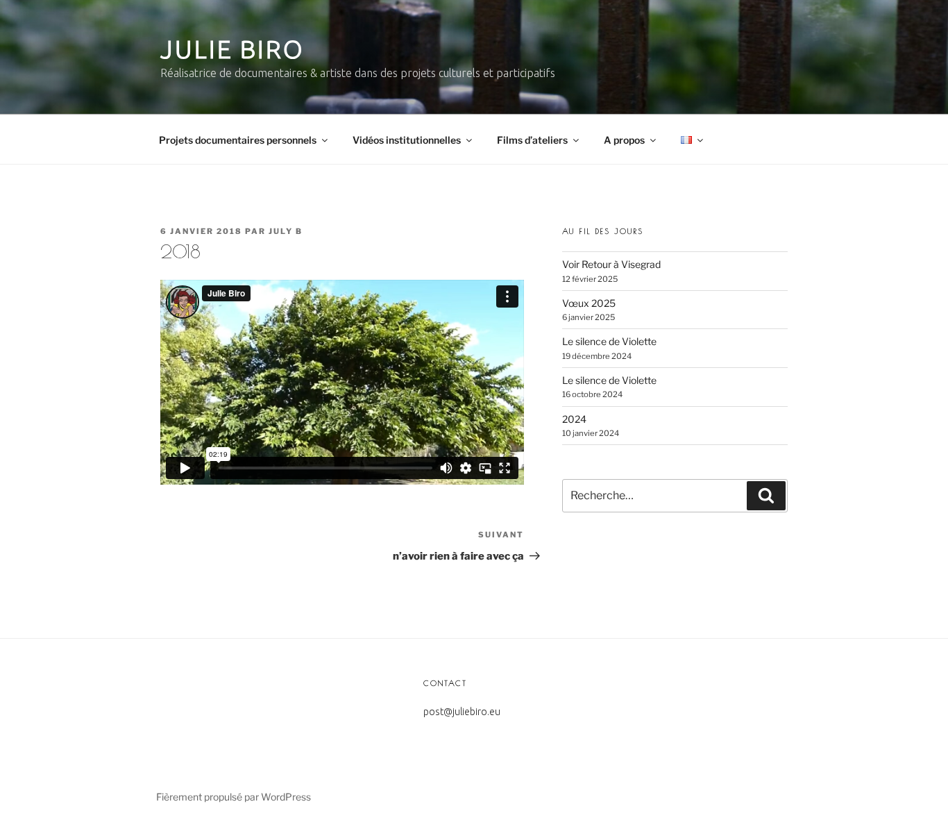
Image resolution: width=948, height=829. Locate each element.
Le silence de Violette (609, 341)
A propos (624, 140)
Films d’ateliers (532, 140)
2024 (574, 419)
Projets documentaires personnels (237, 140)
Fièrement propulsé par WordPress (233, 797)
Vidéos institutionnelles (407, 140)
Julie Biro (232, 49)
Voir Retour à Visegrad (611, 264)
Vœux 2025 (589, 303)
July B (286, 231)
